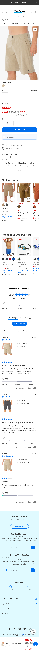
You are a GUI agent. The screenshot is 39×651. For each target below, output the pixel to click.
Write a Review (20, 324)
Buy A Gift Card (6, 604)
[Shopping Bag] (36, 11)
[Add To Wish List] (35, 29)
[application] (33, 631)
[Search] (6, 11)
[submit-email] (33, 547)
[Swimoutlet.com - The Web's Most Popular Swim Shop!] (19, 11)
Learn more (19, 137)
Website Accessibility (13, 636)
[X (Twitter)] (14, 629)
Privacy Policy (17, 564)
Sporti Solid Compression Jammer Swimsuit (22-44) (8, 264)
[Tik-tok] (29, 629)
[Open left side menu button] (3, 11)
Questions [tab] (25, 318)
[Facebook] (9, 629)
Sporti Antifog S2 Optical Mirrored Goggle (22, 264)
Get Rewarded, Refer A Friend (11, 599)
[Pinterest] (24, 629)
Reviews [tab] (13, 318)
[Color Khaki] (3, 85)
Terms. (24, 564)
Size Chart (33, 91)
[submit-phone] (33, 570)
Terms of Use (7, 634)
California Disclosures (26, 636)
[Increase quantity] (11, 123)
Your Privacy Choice (30, 634)
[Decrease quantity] (4, 123)
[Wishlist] (31, 11)
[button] (5, 103)
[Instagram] (19, 629)
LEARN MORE (19, 526)
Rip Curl (5, 20)
